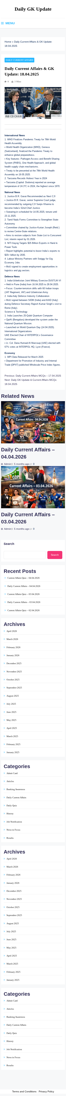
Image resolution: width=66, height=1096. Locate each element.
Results (10, 838)
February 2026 (13, 647)
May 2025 (11, 720)
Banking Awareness (16, 789)
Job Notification (14, 821)
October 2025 (13, 679)
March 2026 (12, 639)
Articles (10, 781)
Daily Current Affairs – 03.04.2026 (23, 602)
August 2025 (13, 696)
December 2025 (14, 663)
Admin (7, 464)
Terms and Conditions (24, 1091)
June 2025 (11, 712)
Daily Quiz (12, 805)
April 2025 (12, 728)
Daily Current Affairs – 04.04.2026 (23, 586)
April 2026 (12, 631)
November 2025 (14, 671)
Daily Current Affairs (19, 60)
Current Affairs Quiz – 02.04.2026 (23, 610)
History (10, 813)
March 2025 (12, 736)
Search (9, 544)
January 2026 (13, 655)
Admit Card (12, 773)
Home (8, 41)
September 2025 (14, 687)
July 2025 (11, 704)
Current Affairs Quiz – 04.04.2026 (23, 578)
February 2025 (13, 744)
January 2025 (13, 752)
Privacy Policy (46, 1091)
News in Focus (13, 829)
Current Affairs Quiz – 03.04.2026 (23, 594)
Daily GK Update (33, 9)
